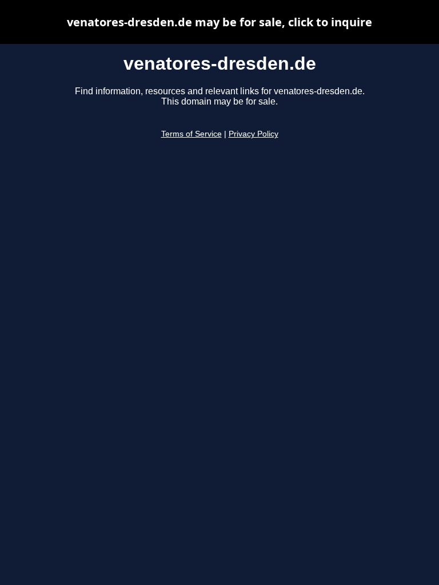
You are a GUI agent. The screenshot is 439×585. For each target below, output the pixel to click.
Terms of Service (191, 134)
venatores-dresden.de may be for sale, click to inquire (219, 22)
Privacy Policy (253, 134)
